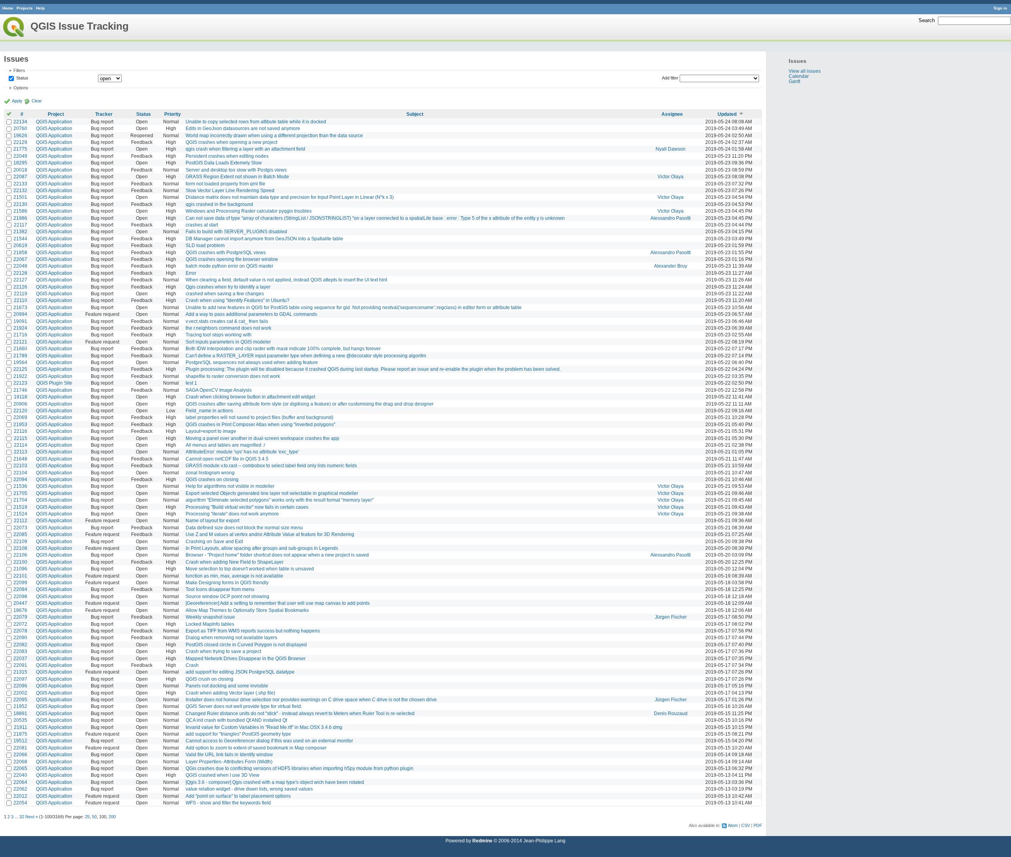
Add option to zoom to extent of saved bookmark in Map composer (256, 747)
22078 (20, 630)
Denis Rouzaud (671, 713)
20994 (20, 314)
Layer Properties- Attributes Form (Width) (229, 761)
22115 (20, 438)
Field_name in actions (209, 410)
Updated (727, 114)
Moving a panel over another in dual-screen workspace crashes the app (262, 438)
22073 (20, 527)
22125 (20, 369)
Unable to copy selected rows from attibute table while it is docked (256, 121)
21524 (20, 513)
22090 (20, 637)
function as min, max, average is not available (234, 575)
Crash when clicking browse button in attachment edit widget (250, 396)
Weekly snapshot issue (210, 616)
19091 (20, 321)
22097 (20, 678)
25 (87, 816)
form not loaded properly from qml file (225, 183)
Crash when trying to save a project (223, 651)
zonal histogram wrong (210, 472)
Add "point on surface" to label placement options (238, 795)
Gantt (794, 81)
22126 (20, 286)
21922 (20, 376)
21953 (20, 424)
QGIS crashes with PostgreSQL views (226, 252)
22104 (20, 472)
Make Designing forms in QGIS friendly (227, 582)
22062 (20, 788)
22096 (20, 685)
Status (21, 78)
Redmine (482, 840)
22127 (20, 279)
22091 (20, 665)
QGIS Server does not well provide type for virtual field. (244, 706)
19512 (20, 740)
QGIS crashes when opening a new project (231, 142)
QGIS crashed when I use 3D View (222, 775)
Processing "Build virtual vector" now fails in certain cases (247, 507)
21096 (20, 568)
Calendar (799, 76)
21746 (20, 390)
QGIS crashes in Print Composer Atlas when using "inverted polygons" (260, 424)
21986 (20, 218)
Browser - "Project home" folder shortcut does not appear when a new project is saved (277, 554)
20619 (20, 245)
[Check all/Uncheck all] (9, 114)
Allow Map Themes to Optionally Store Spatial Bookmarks (247, 610)
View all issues (805, 71)
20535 (20, 720)
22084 (20, 589)
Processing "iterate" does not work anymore (232, 513)
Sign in (1000, 8)
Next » (31, 816)
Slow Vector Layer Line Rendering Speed (230, 190)
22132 (20, 190)
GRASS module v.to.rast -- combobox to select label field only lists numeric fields (271, 465)
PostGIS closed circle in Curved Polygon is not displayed (246, 644)
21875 (20, 733)
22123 (20, 382)
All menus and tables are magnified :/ (225, 444)
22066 (20, 754)
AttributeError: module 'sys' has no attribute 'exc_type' (242, 451)
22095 (20, 699)
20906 (20, 403)
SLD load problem (205, 245)
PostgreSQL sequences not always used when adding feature (252, 362)
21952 (20, 706)
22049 (20, 156)
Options (20, 87)
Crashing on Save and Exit (214, 541)
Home (7, 8)
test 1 (191, 382)
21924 (20, 327)
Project (56, 114)
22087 (20, 176)
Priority (172, 114)
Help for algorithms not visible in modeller (230, 486)
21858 (20, 252)
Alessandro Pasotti (670, 218)
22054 (20, 802)
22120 (20, 410)
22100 (20, 561)
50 (94, 816)
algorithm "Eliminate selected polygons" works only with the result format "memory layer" (280, 499)
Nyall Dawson (671, 148)
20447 (20, 603)
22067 (20, 259)
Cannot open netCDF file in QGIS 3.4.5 (227, 458)
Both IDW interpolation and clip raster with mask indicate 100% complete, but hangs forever (283, 348)
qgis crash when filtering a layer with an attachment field (245, 148)
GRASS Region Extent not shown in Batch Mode (237, 176)
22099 (20, 582)
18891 (20, 713)
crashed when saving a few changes (225, 293)
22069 (20, 417)
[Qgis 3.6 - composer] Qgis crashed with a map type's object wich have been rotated (275, 782)
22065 (20, 768)
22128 (20, 273)
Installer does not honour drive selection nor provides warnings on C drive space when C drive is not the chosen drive (311, 699)
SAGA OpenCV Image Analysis (219, 390)
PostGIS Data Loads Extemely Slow (224, 162)
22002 (20, 692)
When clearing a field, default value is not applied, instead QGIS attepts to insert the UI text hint (286, 279)
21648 (20, 458)
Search (927, 20)
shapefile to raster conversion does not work (233, 376)
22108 (20, 548)
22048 (20, 265)
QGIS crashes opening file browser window (232, 259)
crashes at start (202, 224)
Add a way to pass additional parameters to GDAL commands (251, 314)
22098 (20, 596)
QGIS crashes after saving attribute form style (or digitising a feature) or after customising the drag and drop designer (310, 403)
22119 (20, 293)
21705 (20, 493)
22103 (20, 465)
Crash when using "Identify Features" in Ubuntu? (237, 300)
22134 (20, 121)
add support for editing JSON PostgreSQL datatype (240, 671)
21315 (20, 671)
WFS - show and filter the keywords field (228, 802)
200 (112, 816)
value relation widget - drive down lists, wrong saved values (249, 788)
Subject (414, 114)
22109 (20, 541)
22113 (20, 451)
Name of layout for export (212, 520)
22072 (20, 624)
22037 (20, 658)
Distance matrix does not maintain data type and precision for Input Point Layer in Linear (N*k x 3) (290, 197)
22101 (20, 575)
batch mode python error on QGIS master (229, 265)
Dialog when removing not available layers (231, 637)
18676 (20, 610)
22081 (20, 747)
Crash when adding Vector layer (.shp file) (230, 692)
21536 (20, 486)
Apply (17, 100)
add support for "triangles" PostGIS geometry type (238, 733)
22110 (20, 300)
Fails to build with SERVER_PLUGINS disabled (236, 231)
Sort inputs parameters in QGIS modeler (228, 341)
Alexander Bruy (670, 265)
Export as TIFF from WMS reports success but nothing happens (253, 630)
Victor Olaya (671, 176)
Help (40, 8)
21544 (20, 238)
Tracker (104, 114)
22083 (20, 651)
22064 (20, 782)
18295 (20, 162)
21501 (20, 197)
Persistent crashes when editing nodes (227, 156)
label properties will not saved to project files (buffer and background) (259, 417)
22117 (20, 224)
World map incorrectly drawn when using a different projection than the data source (274, 135)
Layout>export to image (211, 431)
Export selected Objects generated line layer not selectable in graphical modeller (272, 493)
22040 (20, 775)
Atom (733, 825)
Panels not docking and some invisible (227, 685)
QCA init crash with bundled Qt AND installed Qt (236, 720)
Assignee (672, 114)
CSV (745, 825)
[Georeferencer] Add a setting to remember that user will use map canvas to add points (278, 603)
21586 (20, 210)
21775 (20, 148)
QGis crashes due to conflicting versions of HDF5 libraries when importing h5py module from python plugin (299, 768)
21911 (20, 727)
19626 (20, 135)
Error (191, 273)
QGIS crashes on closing (212, 479)
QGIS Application (54, 121)
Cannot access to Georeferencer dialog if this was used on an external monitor (269, 740)
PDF (758, 825)
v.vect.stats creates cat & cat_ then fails (227, 321)
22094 (20, 479)
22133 (20, 183)
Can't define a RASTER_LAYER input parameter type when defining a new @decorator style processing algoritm (306, 355)
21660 (20, 348)
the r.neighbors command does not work (228, 327)
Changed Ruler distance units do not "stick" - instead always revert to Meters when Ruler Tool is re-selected (300, 713)
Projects (25, 8)
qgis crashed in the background (219, 204)
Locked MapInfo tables (210, 624)
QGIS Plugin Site (54, 382)
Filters (19, 70)
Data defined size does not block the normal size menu (244, 527)
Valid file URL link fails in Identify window (229, 754)
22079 (20, 616)
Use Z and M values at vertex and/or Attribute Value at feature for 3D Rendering (270, 534)
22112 (20, 520)
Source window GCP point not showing (227, 596)
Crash (192, 665)
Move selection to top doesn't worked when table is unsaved (250, 568)
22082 (20, 644)
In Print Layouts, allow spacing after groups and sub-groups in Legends (262, 548)
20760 (20, 128)
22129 (20, 142)
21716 (20, 334)
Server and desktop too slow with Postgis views (236, 169)
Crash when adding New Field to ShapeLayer (235, 561)
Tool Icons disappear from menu (220, 589)
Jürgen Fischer (671, 616)
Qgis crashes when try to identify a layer (228, 286)
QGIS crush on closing (209, 678)
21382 (20, 231)
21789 (20, 355)
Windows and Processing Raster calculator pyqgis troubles (249, 210)
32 (21, 816)
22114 (20, 444)
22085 (20, 534)
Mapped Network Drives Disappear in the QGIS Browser (246, 658)
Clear (37, 100)
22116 (20, 431)
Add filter (670, 78)
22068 (20, 761)
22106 (20, 554)
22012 (20, 795)
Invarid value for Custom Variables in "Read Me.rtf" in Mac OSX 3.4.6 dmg (264, 727)
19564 (20, 362)
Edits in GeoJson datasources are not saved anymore (243, 128)
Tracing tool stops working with (219, 334)
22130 (20, 204)
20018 (20, 169)
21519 (20, 507)
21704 (20, 499)
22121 (20, 341)
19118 (20, 396)
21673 (20, 307)
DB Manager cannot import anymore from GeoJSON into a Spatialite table (264, 238)
